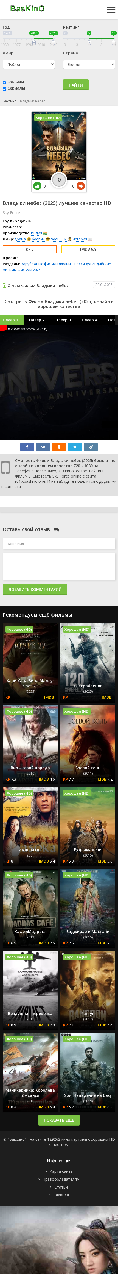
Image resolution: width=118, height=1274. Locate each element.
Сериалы (16, 88)
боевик (38, 238)
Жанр (8, 52)
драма (20, 238)
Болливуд (82, 263)
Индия (36, 232)
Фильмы (15, 81)
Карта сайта (61, 1171)
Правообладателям (61, 1179)
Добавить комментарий (35, 589)
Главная (61, 1195)
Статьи (61, 1187)
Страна (70, 52)
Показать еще (59, 1120)
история (80, 238)
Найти (76, 85)
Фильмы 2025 (29, 269)
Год (6, 27)
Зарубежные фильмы (39, 263)
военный (59, 238)
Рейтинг (71, 27)
